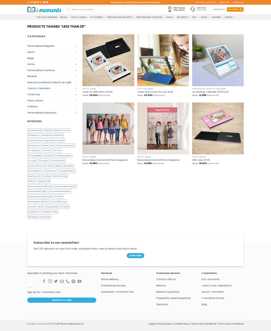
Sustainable (52, 206)
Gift (194, 17)
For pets (32, 160)
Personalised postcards (40, 186)
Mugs (170, 17)
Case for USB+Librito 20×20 (97, 91)
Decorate (182, 17)
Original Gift (44, 181)
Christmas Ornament (52, 135)
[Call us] (41, 2)
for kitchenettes (63, 155)
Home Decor (50, 171)
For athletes (34, 150)
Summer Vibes (35, 206)
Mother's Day (60, 176)
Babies (48, 130)
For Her (46, 150)
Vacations (33, 211)
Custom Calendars (47, 17)
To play (65, 206)
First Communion (65, 145)
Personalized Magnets (119, 17)
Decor (31, 52)
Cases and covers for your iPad (155, 91)
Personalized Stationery (41, 112)
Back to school (62, 130)
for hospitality (35, 155)
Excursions (33, 145)
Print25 (59, 196)
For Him (57, 150)
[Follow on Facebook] (29, 2)
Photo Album (78, 17)
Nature (31, 181)
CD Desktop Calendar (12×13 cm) (210, 91)
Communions (35, 140)
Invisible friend (67, 171)
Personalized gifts (37, 191)
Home (204, 17)
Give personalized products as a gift (49, 82)
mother (47, 176)
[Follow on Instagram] (32, 2)
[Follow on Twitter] (35, 2)
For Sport (43, 160)
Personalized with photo (40, 196)
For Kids (49, 155)
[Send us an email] (38, 2)
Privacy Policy (164, 323)
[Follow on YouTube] (47, 2)
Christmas (33, 94)
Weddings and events (39, 217)
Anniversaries (35, 130)
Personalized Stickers (60, 191)
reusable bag (59, 201)
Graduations (34, 171)
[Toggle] (76, 46)
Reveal (63, 17)
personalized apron (66, 186)
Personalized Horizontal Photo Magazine (105, 160)
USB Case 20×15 (201, 160)
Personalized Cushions (149, 17)
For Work (48, 166)
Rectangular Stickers (38, 201)
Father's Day (48, 145)
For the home (58, 160)
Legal (152, 323)
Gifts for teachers (64, 166)
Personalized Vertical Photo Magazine (158, 160)
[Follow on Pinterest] (44, 2)
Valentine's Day (49, 211)
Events (229, 17)
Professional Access (205, 2)
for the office (34, 166)
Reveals (32, 76)
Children (216, 17)
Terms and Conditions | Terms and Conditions (217, 323)
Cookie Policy (181, 323)
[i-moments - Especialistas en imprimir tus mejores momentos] (44, 9)
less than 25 (34, 176)
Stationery (96, 17)
